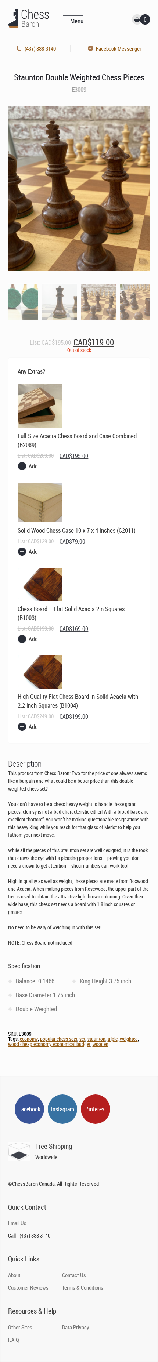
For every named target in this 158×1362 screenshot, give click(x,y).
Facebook (29, 1109)
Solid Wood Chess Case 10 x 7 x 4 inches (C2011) (77, 530)
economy (29, 1038)
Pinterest (95, 1109)
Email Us (17, 1223)
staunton (96, 1038)
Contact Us (74, 1275)
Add (33, 466)
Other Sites (20, 1327)
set (82, 1038)
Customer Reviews (28, 1287)
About (14, 1275)
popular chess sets (58, 1038)
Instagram (62, 1109)
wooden (100, 1043)
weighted (129, 1038)
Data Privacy (75, 1327)
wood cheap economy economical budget (49, 1043)
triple (113, 1038)
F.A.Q (13, 1339)
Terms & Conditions (82, 1287)
